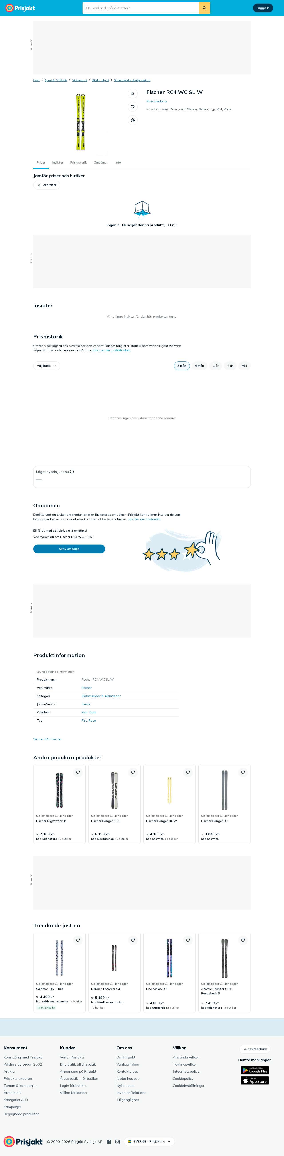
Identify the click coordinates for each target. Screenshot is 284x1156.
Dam (92, 712)
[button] (133, 93)
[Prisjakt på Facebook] (108, 1141)
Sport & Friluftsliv (56, 80)
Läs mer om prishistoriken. (112, 350)
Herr (84, 712)
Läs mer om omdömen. (144, 519)
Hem (36, 80)
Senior (86, 704)
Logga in (263, 8)
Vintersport (79, 80)
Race (92, 720)
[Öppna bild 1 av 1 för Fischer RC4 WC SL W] (80, 122)
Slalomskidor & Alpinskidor (132, 80)
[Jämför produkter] (133, 120)
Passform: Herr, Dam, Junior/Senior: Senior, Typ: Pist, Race (188, 109)
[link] (59, 804)
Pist (84, 720)
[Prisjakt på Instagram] (117, 1141)
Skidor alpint (100, 80)
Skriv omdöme (156, 101)
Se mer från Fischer (47, 739)
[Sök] (204, 8)
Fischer (86, 688)
